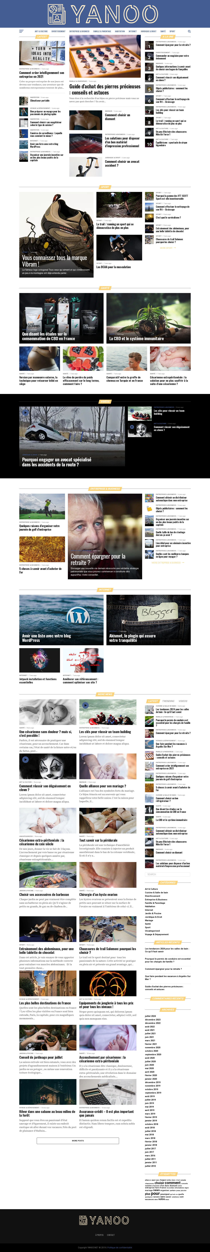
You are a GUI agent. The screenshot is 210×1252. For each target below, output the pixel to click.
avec (158, 1180)
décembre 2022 (152, 1023)
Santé (163, 31)
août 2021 (150, 1030)
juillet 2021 (150, 1033)
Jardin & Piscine (153, 913)
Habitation (120, 31)
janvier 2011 (151, 1162)
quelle (181, 1194)
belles (169, 1180)
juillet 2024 (150, 1016)
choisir (159, 1183)
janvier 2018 (151, 1145)
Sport (172, 31)
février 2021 (151, 1044)
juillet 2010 (150, 1166)
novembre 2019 (152, 1086)
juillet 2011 (150, 1159)
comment (173, 1183)
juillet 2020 (150, 1061)
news (156, 1190)
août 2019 (150, 1096)
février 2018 (151, 1141)
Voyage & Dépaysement (157, 934)
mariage (149, 1190)
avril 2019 (149, 1110)
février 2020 (151, 1075)
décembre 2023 (152, 1020)
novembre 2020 (152, 1047)
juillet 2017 (150, 1148)
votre (161, 1199)
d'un (162, 1186)
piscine (183, 1190)
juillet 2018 (150, 1131)
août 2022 (150, 1027)
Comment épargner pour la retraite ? (163, 969)
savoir (168, 1197)
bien (173, 1180)
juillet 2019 (150, 1100)
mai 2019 (149, 1107)
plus (147, 1194)
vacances (149, 1199)
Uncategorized (152, 931)
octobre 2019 (151, 1089)
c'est (178, 1180)
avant (154, 1180)
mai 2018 (149, 1134)
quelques (148, 1197)
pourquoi (165, 1194)
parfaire (173, 1190)
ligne (187, 1188)
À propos (99, 1234)
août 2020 (150, 1058)
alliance (148, 1180)
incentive (170, 1188)
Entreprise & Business (79, 31)
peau (178, 1190)
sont (181, 1197)
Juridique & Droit (148, 31)
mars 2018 (150, 1138)
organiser (164, 1190)
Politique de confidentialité (119, 1247)
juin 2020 (149, 1065)
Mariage (149, 920)
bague (163, 1180)
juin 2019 (149, 1103)
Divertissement (58, 31)
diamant (173, 1186)
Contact (111, 1234)
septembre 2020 (153, 1054)
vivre (156, 1199)
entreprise (150, 1188)
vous (167, 1199)
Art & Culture (41, 31)
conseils (184, 1183)
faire (157, 1188)
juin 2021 (149, 1037)
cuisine (148, 1186)
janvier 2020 (151, 1079)
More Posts (78, 1141)
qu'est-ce (174, 1194)
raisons (156, 1197)
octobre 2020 (151, 1051)
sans (162, 1196)
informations (179, 1188)
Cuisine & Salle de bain (156, 892)
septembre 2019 (153, 1093)
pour (155, 1193)
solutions (175, 1197)
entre (180, 1186)
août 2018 (150, 1127)
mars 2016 (150, 1155)
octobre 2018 (151, 1124)
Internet (133, 31)
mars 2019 (150, 1114)
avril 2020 (149, 1072)
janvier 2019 (151, 1120)
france (163, 1188)
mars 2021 (150, 1040)
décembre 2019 (152, 1082)
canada (183, 1180)
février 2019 (151, 1117)
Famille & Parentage (102, 31)
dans (167, 1186)
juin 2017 (149, 1152)
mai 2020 (149, 1068)
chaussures (149, 1183)
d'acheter (156, 1186)
